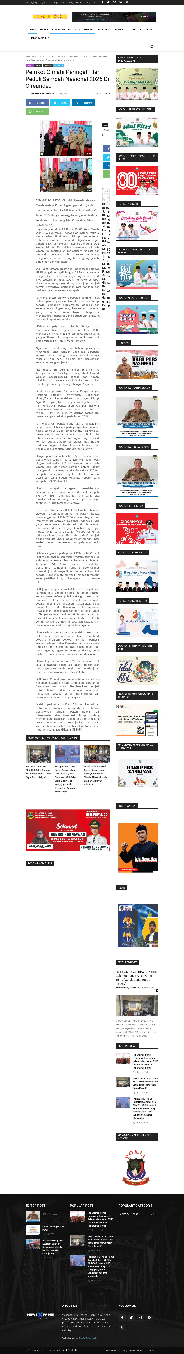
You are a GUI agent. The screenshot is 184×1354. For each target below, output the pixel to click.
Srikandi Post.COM (68, 1349)
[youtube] (127, 2)
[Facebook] (109, 148)
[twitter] (108, 2)
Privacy (123, 1350)
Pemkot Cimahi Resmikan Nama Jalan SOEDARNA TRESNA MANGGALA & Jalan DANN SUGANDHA (109, 257)
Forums (79, 2)
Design (38, 65)
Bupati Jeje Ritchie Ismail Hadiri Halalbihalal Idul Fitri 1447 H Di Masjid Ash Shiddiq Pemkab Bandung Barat (105, 256)
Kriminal (89, 29)
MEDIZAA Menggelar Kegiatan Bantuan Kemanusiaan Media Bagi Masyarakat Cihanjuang (52, 1247)
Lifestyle (136, 29)
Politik (119, 29)
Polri (77, 29)
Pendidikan (58, 29)
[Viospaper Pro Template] (114, 17)
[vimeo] (114, 2)
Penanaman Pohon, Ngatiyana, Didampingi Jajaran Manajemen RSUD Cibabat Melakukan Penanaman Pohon (145, 1061)
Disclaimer (111, 1350)
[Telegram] (109, 165)
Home (33, 29)
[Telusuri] (152, 46)
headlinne (58, 65)
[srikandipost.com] (41, 1315)
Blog (71, 2)
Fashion (102, 29)
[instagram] (140, 1317)
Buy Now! (91, 2)
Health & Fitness (128, 1214)
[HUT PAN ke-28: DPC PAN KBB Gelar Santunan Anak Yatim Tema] (38, 754)
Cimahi (30, 65)
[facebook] (102, 2)
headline (48, 65)
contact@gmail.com (86, 1337)
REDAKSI (44, 29)
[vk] (121, 2)
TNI (69, 29)
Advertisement (137, 1350)
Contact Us (153, 1350)
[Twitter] (108, 157)
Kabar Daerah (38, 38)
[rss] (122, 1327)
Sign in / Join (59, 2)
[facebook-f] (122, 1317)
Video (149, 29)
